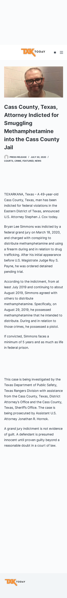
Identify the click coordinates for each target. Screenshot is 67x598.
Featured (28, 160)
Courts (8, 160)
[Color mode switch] (55, 52)
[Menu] (61, 52)
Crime (17, 160)
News (38, 160)
